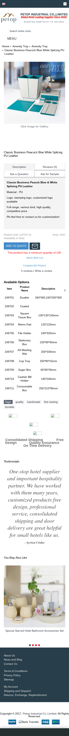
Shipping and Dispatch (17, 683)
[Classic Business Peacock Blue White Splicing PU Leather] (34, 93)
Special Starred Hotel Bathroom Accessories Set (34, 622)
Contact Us (10, 656)
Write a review (43, 270)
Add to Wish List (34, 257)
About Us (9, 647)
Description (19, 166)
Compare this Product (34, 265)
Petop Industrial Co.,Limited (39, 705)
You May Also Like (15, 550)
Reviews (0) (50, 166)
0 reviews (27, 270)
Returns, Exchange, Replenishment (25, 687)
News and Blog (13, 651)
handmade (33, 401)
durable (9, 406)
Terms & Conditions (15, 663)
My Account (11, 678)
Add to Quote (16, 245)
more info (34, 632)
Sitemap (9, 671)
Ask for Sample (50, 174)
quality (19, 401)
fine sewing (51, 401)
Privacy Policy (12, 667)
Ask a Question (19, 174)
